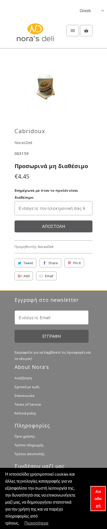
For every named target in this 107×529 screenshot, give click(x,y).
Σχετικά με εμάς (27, 386)
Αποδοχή (98, 498)
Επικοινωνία (24, 395)
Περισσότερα (36, 522)
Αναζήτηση (23, 378)
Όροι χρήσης (25, 436)
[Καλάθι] (86, 30)
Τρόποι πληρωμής (29, 445)
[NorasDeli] (35, 35)
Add (26, 276)
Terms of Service (28, 404)
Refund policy (25, 413)
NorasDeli (23, 142)
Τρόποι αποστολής (29, 454)
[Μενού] (72, 30)
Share (53, 263)
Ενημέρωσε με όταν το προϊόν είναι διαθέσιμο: (46, 194)
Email (49, 276)
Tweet (28, 263)
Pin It (77, 263)
